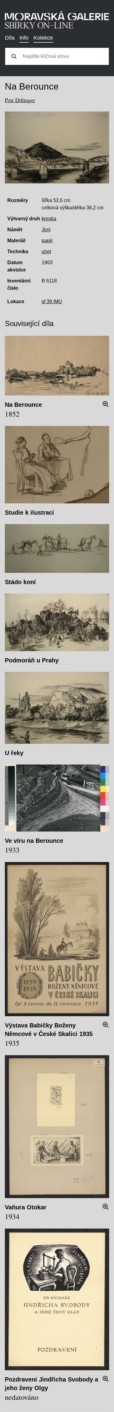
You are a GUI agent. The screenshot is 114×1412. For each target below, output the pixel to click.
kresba (49, 218)
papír (47, 240)
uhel (46, 251)
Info (24, 38)
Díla (10, 38)
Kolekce (43, 38)
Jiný (46, 229)
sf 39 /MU (52, 301)
